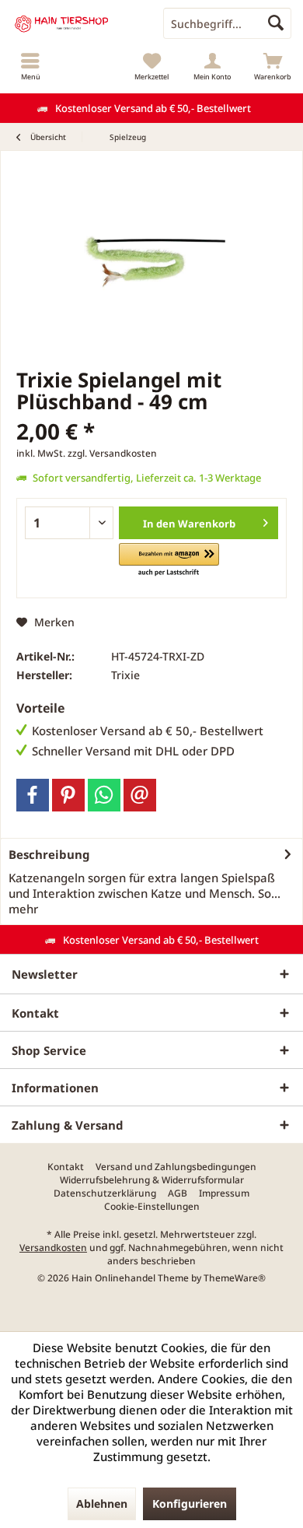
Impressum (224, 1193)
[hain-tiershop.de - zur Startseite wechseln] (76, 23)
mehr (23, 908)
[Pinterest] (68, 795)
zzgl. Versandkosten (112, 453)
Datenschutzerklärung (105, 1193)
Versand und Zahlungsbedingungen (176, 1167)
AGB (177, 1193)
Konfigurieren (189, 1503)
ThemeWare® (235, 1277)
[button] (169, 560)
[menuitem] (30, 66)
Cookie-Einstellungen (152, 1206)
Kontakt (65, 1167)
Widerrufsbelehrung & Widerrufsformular (152, 1180)
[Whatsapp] (104, 795)
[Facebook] (32, 795)
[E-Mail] (140, 795)
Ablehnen (101, 1503)
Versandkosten (53, 1247)
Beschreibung (49, 854)
